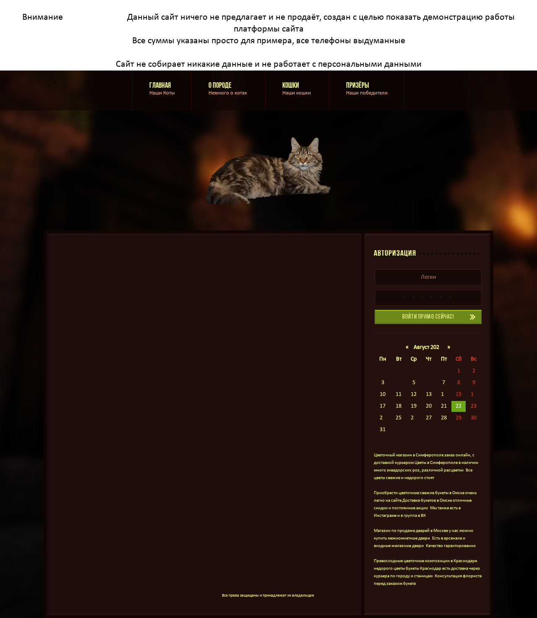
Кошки (297, 89)
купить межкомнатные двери (402, 538)
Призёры (367, 89)
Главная (162, 89)
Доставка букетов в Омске (427, 500)
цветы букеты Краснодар (417, 568)
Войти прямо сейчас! (428, 317)
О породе (229, 89)
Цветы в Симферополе (436, 463)
